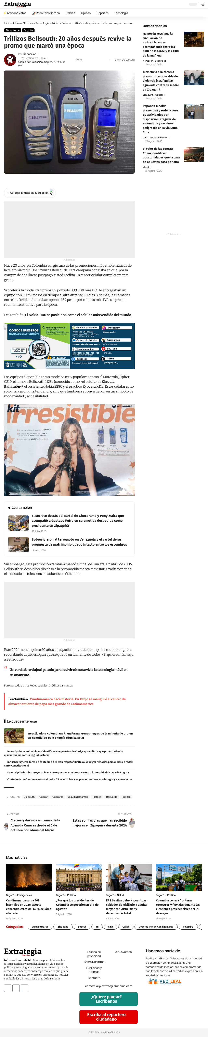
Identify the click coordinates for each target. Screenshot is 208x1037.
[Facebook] (7, 988)
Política (71, 895)
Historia (97, 797)
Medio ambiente (159, 137)
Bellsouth (29, 797)
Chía (110, 926)
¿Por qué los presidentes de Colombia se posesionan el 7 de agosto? (77, 905)
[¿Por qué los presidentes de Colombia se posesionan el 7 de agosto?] (79, 877)
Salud (120, 895)
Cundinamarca (40, 926)
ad (97, 926)
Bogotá (28, 30)
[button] (200, 4)
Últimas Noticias (23, 23)
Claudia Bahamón (78, 797)
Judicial (159, 94)
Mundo (146, 167)
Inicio (7, 23)
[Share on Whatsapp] (93, 60)
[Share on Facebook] (86, 60)
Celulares (57, 797)
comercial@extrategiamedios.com (108, 986)
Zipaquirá (148, 94)
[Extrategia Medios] (17, 4)
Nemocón (148, 60)
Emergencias (24, 895)
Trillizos (126, 797)
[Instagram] (16, 988)
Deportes (157, 167)
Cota (145, 137)
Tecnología (42, 23)
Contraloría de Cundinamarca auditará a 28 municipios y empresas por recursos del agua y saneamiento (69, 779)
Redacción (29, 54)
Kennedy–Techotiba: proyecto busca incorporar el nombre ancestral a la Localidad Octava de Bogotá (68, 772)
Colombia (188, 926)
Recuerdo (111, 797)
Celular (43, 797)
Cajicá (125, 926)
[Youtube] (24, 988)
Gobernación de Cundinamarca (156, 926)
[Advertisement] (69, 229)
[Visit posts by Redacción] (10, 60)
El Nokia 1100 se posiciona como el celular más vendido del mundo (78, 315)
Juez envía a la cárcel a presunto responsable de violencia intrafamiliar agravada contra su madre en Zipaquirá (161, 80)
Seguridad (160, 60)
